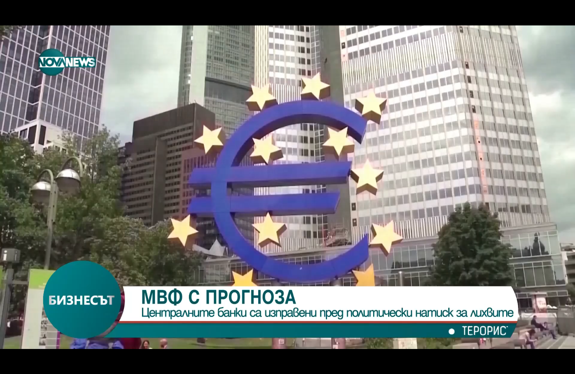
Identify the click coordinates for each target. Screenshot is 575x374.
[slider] (80, 353)
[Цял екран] (544, 364)
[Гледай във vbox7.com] (560, 364)
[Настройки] (560, 14)
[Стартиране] (13, 364)
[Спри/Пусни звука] (29, 364)
